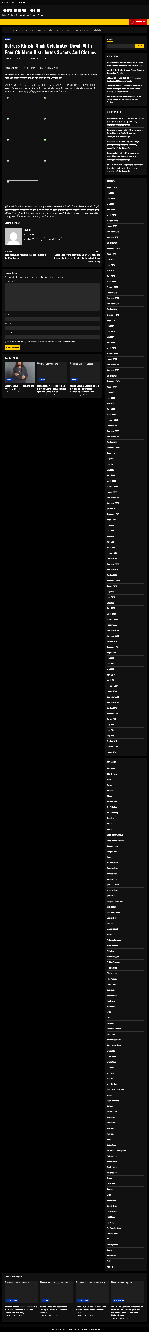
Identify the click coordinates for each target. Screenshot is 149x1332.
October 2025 (112, 242)
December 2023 (113, 364)
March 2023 (111, 414)
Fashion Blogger (113, 956)
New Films (110, 1133)
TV (108, 1239)
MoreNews (83, 1329)
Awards (109, 829)
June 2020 (111, 597)
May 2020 (110, 602)
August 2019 (111, 652)
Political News (112, 1156)
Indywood (110, 1023)
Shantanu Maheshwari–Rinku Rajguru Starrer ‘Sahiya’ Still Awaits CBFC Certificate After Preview (124, 99)
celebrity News (112, 890)
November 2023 (113, 370)
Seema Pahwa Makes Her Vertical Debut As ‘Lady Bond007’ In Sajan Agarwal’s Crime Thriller (51, 388)
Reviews (110, 1178)
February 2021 (112, 553)
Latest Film (111, 1050)
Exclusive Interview (114, 940)
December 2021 (113, 497)
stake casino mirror (114, 164)
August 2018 (111, 719)
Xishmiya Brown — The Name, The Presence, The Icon (19, 387)
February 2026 (112, 220)
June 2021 (110, 530)
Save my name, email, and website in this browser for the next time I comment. (41, 341)
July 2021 (110, 525)
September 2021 (113, 514)
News (109, 1139)
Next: (77, 256)
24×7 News (111, 768)
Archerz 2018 (112, 801)
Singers (110, 1189)
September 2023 (113, 381)
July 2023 (110, 392)
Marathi (110, 1078)
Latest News (111, 1061)
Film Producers (112, 978)
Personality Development (116, 1150)
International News (114, 1028)
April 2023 (111, 408)
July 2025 (110, 259)
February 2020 (112, 619)
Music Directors (113, 1100)
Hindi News (111, 1006)
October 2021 (112, 508)
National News (112, 1111)
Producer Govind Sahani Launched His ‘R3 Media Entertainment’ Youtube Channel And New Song (125, 64)
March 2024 (111, 348)
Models (109, 1095)
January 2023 (112, 425)
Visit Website (33, 239)
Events (109, 934)
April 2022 (111, 475)
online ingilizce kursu (115, 118)
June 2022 (111, 464)
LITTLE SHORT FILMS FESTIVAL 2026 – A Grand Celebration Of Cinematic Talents (124, 79)
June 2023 (111, 397)
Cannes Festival (113, 884)
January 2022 (112, 492)
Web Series (111, 1266)
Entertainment (112, 928)
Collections (111, 895)
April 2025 (111, 276)
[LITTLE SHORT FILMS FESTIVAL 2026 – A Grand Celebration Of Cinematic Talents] (92, 1292)
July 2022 (110, 458)
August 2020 (112, 586)
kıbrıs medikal (112, 153)
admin (8, 58)
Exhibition (110, 951)
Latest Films (111, 1056)
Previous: (25, 255)
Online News (111, 1145)
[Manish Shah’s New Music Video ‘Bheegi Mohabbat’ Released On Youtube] (56, 1292)
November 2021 (113, 503)
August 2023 (112, 386)
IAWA (109, 1012)
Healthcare (111, 1000)
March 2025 (111, 281)
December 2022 (113, 431)
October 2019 (112, 641)
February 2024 (112, 353)
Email (8, 323)
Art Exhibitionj (112, 812)
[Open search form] (126, 22)
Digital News (111, 906)
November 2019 (113, 635)
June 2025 (111, 265)
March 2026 (111, 215)
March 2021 (111, 547)
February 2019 (112, 685)
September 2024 (113, 314)
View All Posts (53, 239)
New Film (110, 1128)
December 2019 (113, 630)
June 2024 (111, 331)
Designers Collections (115, 901)
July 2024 (110, 325)
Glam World (111, 989)
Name (8, 314)
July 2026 (110, 193)
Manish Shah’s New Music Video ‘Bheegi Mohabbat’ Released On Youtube (53, 1309)
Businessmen (112, 873)
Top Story (110, 1222)
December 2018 (113, 696)
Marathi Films (112, 1084)
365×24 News (112, 773)
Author (109, 823)
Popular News (112, 1161)
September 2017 (113, 746)
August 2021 (111, 519)
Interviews (111, 1034)
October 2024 (112, 309)
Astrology (110, 818)
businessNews (112, 879)
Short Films (111, 1183)
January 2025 (112, 292)
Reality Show (112, 1167)
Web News (110, 1261)
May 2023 (110, 403)
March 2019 (111, 680)
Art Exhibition (112, 807)
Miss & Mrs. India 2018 (115, 1089)
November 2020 (113, 569)
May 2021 (110, 536)
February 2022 (112, 486)
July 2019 (110, 658)
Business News (112, 868)
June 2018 (110, 730)
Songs (109, 1194)
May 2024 (110, 336)
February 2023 (112, 420)
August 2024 (112, 320)
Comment (10, 281)
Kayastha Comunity (114, 1039)
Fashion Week (112, 967)
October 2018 (112, 707)
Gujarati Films (112, 995)
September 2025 (113, 248)
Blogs (109, 857)
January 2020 (112, 624)
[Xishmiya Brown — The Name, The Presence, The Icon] (20, 372)
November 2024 (113, 303)
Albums (109, 796)
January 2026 (112, 226)
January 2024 (112, 359)
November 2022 (113, 436)
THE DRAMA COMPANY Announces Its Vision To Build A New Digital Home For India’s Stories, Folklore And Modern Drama (124, 88)
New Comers (111, 1122)
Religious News (112, 1172)
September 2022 (113, 447)
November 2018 (113, 702)
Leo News (110, 1072)
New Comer (111, 1117)
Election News (112, 917)
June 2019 (111, 663)
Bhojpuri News (112, 851)
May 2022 (110, 469)
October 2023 (112, 375)
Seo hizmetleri (112, 141)
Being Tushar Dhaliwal (115, 834)
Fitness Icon (111, 984)
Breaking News (112, 862)
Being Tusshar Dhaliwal (115, 840)
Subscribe (140, 21)
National (110, 1106)
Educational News (113, 912)
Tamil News (111, 1216)
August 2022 (112, 453)
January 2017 (112, 752)
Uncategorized (112, 1244)
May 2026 (110, 204)
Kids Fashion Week (114, 1045)
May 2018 (110, 735)
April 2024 (111, 342)
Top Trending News (114, 1228)
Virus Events (111, 1255)
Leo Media (110, 1067)
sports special (112, 1211)
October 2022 (112, 442)
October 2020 (112, 575)
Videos (109, 1250)
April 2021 (111, 541)
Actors (109, 785)
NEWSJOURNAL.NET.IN (21, 10)
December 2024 (113, 298)
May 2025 (110, 270)
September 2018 (113, 713)
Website (8, 332)
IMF (108, 1017)
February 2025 (112, 287)
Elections (110, 923)
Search (110, 39)
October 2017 (112, 741)
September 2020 (113, 580)
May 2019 (110, 669)
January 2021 (112, 558)
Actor (109, 779)
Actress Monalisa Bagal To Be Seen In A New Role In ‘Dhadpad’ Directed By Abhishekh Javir (84, 388)
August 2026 (112, 187)
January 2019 (112, 691)
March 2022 (111, 480)
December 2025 (113, 231)
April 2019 (111, 674)
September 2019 (113, 647)
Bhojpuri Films (112, 845)
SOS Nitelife (111, 1200)
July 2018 (110, 724)
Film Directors (112, 973)
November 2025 (113, 237)
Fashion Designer (113, 962)
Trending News (112, 1233)
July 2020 (110, 591)
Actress (7, 39)
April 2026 (111, 209)
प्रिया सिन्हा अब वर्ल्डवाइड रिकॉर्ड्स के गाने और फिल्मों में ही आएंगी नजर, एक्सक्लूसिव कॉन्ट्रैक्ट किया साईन (125, 121)
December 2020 (113, 564)
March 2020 (111, 613)
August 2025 (112, 253)
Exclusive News (112, 945)
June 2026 (111, 198)
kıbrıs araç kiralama (114, 129)
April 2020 (111, 608)
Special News (112, 1205)
